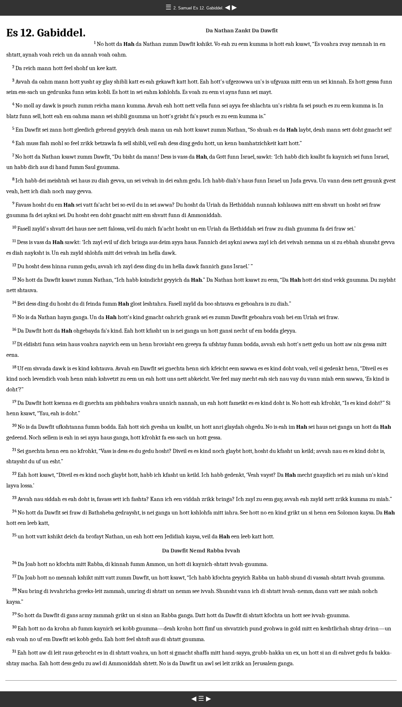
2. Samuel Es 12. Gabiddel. (199, 8)
